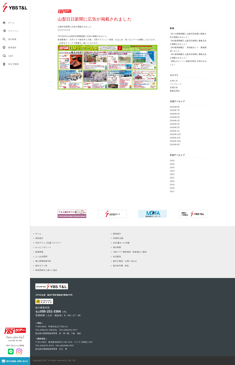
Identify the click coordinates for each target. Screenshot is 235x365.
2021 (172, 178)
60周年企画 (118, 238)
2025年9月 (175, 144)
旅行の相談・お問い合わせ (125, 261)
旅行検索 (12, 39)
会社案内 (117, 256)
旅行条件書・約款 (121, 266)
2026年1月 (175, 131)
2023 (172, 171)
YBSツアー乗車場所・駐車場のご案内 (130, 252)
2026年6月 (175, 114)
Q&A (11, 56)
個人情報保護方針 (43, 261)
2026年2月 (175, 127)
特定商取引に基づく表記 (46, 270)
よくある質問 (41, 256)
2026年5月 (175, 117)
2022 (172, 174)
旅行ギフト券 (41, 266)
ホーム (11, 22)
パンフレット (176, 84)
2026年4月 (175, 120)
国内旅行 (117, 234)
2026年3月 (175, 124)
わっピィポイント (43, 247)
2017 (172, 191)
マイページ (13, 31)
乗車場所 (12, 47)
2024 (172, 167)
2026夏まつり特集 (121, 243)
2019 (172, 185)
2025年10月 (175, 141)
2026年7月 (175, 110)
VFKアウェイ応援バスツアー (48, 243)
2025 (172, 164)
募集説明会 (175, 91)
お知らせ (174, 81)
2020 (172, 181)
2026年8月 (175, 107)
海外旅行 (39, 238)
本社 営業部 (13, 64)
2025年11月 (175, 138)
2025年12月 (175, 134)
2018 (172, 188)
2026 (172, 160)
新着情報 (39, 252)
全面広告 (174, 87)
